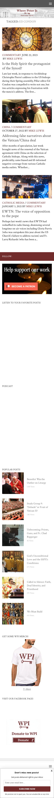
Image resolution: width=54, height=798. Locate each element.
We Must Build (34, 611)
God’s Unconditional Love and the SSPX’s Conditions (37, 559)
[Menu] (50, 3)
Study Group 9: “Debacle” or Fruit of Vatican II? (37, 507)
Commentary (11, 55)
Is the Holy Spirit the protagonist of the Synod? (26, 66)
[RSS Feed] (41, 256)
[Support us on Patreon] (50, 256)
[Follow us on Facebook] (27, 256)
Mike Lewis (14, 59)
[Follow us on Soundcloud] (45, 256)
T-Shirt (27, 689)
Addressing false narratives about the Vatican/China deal (26, 138)
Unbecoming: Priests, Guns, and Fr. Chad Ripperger (38, 533)
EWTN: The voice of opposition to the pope (26, 213)
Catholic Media (13, 203)
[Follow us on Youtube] (36, 256)
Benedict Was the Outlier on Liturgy (36, 481)
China (6, 127)
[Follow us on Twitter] (31, 256)
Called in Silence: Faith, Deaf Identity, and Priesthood (39, 585)
